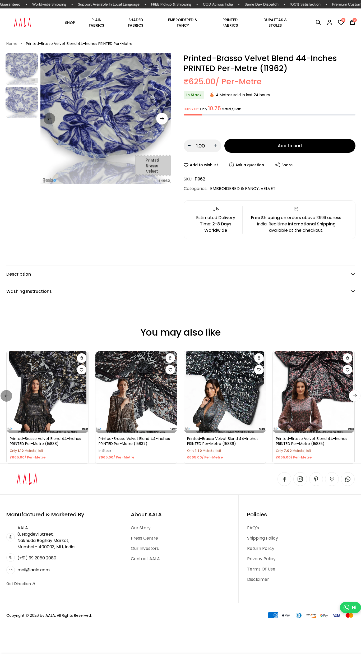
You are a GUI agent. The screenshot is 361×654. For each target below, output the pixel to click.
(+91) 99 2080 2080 (36, 558)
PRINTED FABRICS (230, 22)
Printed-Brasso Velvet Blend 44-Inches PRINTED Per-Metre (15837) (134, 441)
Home (11, 43)
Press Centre (144, 538)
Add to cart (290, 146)
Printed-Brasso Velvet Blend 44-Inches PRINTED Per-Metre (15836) (222, 441)
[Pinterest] (316, 479)
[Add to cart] (81, 358)
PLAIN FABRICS (96, 22)
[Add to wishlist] (81, 369)
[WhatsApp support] (348, 479)
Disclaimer (258, 579)
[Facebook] (284, 479)
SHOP (70, 22)
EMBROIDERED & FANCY (182, 22)
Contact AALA (145, 559)
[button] (318, 22)
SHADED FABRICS (135, 22)
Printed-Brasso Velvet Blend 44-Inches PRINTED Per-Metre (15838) (45, 441)
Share (287, 165)
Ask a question (249, 165)
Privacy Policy (261, 559)
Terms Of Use (261, 569)
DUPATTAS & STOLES (275, 22)
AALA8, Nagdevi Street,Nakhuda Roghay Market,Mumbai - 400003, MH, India (46, 537)
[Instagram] (300, 479)
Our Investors (145, 548)
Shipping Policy (262, 538)
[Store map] (332, 479)
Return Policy (260, 548)
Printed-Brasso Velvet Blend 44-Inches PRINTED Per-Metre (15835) (311, 441)
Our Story (141, 528)
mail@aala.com (33, 570)
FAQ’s (253, 528)
